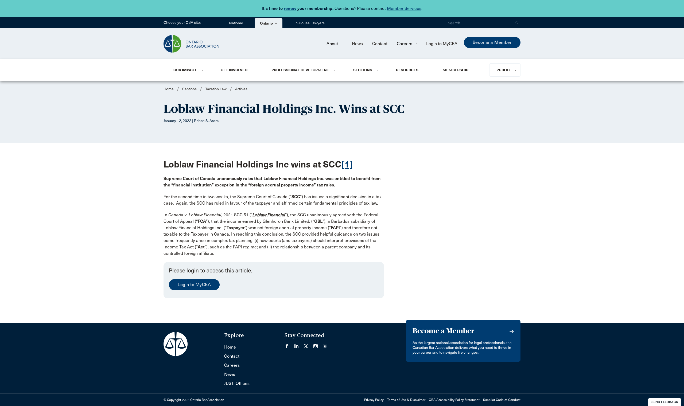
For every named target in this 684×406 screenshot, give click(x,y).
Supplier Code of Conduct (501, 400)
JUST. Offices (237, 383)
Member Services (404, 8)
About (333, 43)
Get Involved (234, 70)
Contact (379, 43)
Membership (455, 70)
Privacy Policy (374, 400)
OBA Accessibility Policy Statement (454, 400)
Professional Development (300, 70)
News (357, 43)
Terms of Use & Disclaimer (406, 400)
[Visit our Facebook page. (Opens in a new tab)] (289, 344)
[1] (347, 164)
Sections (362, 70)
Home (169, 89)
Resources (407, 70)
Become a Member (492, 42)
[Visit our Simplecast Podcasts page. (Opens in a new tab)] (325, 344)
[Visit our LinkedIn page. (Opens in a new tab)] (299, 344)
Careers (405, 43)
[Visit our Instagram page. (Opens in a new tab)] (318, 344)
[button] (517, 22)
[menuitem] (190, 70)
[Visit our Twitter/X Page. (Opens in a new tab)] (308, 344)
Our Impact (185, 70)
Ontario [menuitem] (267, 23)
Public (503, 70)
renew (290, 8)
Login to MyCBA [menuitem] (441, 43)
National (236, 23)
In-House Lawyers (309, 23)
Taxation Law (216, 89)
